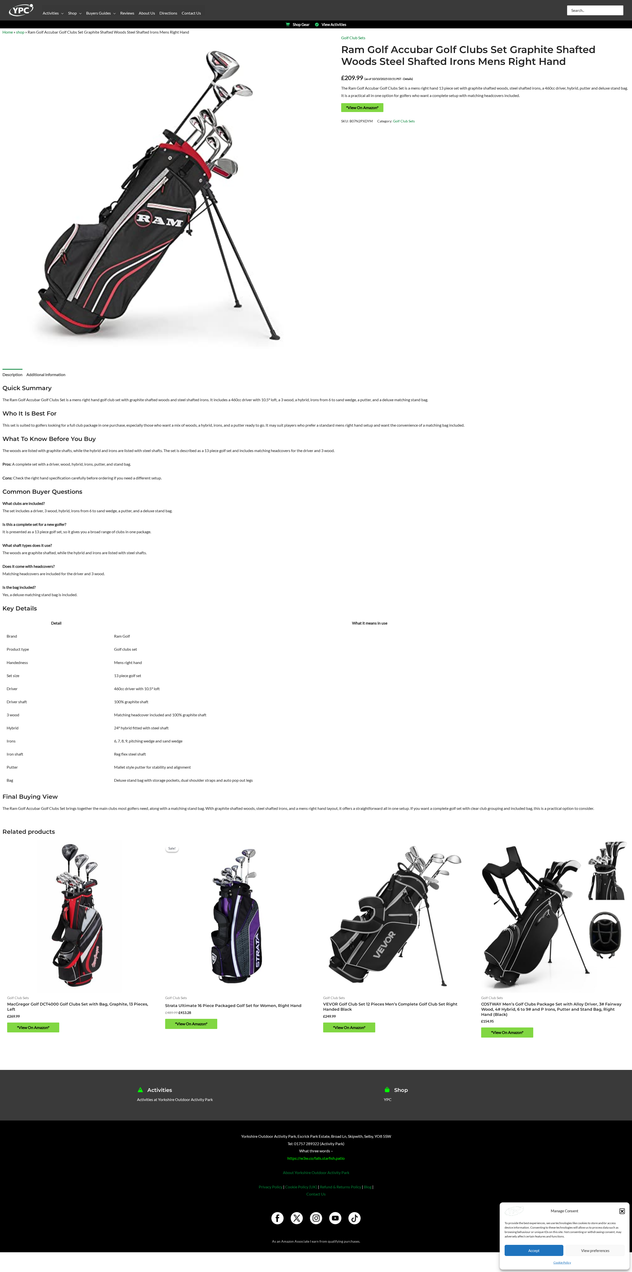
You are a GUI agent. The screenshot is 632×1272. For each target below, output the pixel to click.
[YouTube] (335, 1218)
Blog (368, 1186)
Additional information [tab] (45, 374)
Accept (534, 1250)
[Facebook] (277, 1218)
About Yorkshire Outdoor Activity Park (316, 1172)
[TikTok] (354, 1218)
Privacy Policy (270, 1186)
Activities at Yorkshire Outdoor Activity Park (175, 1099)
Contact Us (316, 1194)
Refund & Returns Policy (340, 1186)
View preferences (595, 1250)
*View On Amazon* (362, 107)
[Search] (620, 10)
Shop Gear (301, 24)
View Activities (334, 24)
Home (7, 32)
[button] (622, 1211)
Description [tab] (12, 374)
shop (20, 32)
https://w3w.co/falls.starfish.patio (316, 1158)
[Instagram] (316, 1218)
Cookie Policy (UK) (301, 1186)
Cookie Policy (562, 1262)
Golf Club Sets (353, 37)
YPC (388, 1099)
